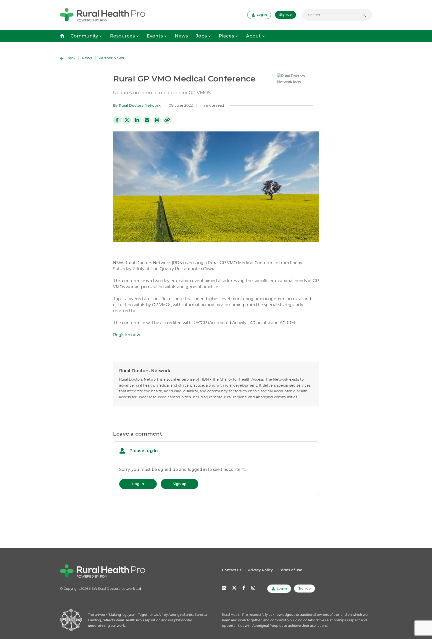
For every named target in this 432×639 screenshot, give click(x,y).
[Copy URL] (167, 120)
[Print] (157, 120)
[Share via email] (147, 120)
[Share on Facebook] (117, 120)
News (181, 36)
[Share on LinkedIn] (137, 120)
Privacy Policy (260, 570)
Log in (261, 14)
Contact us (232, 570)
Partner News (111, 58)
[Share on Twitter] (127, 120)
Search (366, 14)
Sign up (285, 14)
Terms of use (290, 570)
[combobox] (337, 15)
